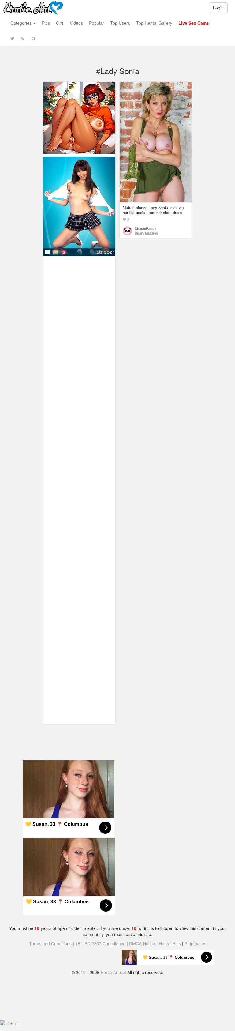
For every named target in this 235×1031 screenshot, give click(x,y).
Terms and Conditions (50, 943)
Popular (96, 23)
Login (218, 8)
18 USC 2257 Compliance (100, 943)
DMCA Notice (142, 943)
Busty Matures (146, 233)
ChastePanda (145, 228)
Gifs (60, 23)
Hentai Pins (170, 943)
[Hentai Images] (79, 117)
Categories (21, 23)
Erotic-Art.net (113, 972)
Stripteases (195, 943)
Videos (76, 23)
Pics (46, 23)
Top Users (120, 23)
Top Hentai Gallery (154, 23)
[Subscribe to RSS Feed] (22, 38)
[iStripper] (79, 205)
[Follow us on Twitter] (12, 38)
